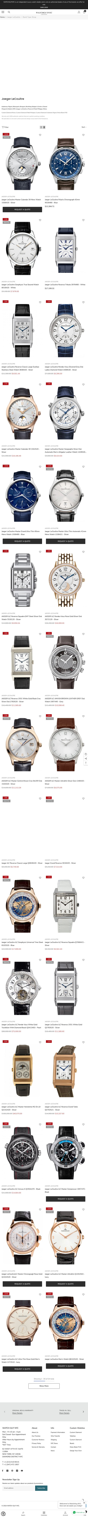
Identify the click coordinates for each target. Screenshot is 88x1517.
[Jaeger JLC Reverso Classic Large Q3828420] (22, 826)
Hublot (10, 109)
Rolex (45, 109)
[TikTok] (17, 1470)
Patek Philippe (38, 109)
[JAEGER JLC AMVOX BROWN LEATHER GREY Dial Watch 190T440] (65, 662)
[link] (23, 1514)
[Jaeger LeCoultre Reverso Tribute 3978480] (65, 248)
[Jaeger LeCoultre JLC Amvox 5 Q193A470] (22, 1152)
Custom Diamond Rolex (8, 112)
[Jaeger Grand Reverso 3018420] (65, 826)
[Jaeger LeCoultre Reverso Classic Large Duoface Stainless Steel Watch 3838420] (22, 330)
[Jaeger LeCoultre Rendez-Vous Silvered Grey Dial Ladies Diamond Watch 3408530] (65, 330)
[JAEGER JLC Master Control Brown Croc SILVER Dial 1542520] (22, 744)
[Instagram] (7, 1470)
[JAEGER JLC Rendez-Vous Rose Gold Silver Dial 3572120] (65, 580)
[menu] (3, 12)
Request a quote (22, 209)
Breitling (28, 106)
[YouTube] (22, 1470)
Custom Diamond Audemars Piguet (46, 112)
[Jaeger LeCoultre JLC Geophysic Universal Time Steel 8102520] (22, 906)
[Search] (9, 12)
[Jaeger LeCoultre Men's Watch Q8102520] (65, 1322)
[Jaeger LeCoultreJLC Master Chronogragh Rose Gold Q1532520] (22, 1237)
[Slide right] (83, 1411)
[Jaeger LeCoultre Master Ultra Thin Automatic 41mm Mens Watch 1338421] (65, 495)
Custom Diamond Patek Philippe (25, 112)
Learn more (44, 7)
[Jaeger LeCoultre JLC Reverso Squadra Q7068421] (65, 906)
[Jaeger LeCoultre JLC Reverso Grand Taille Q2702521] (65, 1070)
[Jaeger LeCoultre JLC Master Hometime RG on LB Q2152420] (22, 1070)
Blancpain (16, 106)
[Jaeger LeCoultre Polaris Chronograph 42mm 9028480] (65, 163)
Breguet (22, 106)
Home (2, 17)
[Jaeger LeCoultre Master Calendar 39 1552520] (22, 412)
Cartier (40, 106)
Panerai (30, 109)
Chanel (45, 106)
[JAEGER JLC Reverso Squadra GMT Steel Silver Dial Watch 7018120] (22, 580)
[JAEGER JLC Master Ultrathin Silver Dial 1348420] (65, 744)
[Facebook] (2, 1470)
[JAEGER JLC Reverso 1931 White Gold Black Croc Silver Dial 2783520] (22, 662)
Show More (44, 1386)
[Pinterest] (12, 1470)
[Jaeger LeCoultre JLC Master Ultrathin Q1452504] (65, 1237)
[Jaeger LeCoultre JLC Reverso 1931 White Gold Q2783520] (65, 988)
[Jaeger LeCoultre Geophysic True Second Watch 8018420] (22, 248)
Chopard (4, 109)
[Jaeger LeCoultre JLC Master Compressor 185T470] (65, 1152)
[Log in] (79, 12)
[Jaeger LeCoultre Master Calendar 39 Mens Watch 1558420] (22, 163)
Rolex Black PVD (62, 112)
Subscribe (41, 1488)
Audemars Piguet (7, 106)
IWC (14, 109)
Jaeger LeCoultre (13, 17)
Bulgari (34, 106)
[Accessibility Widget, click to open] (3, 1514)
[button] (41, 127)
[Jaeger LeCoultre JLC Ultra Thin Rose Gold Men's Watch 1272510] (22, 1322)
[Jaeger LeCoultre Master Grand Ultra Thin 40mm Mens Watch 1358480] (22, 495)
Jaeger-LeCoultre (21, 109)
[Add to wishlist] (40, 135)
